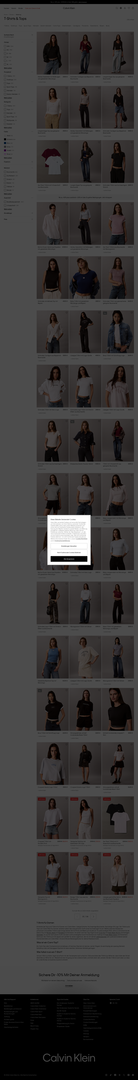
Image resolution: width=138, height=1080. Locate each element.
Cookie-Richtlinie (81, 538)
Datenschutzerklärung (62, 541)
